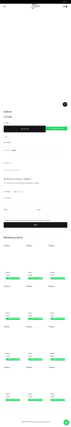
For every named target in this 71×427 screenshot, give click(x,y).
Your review (8, 198)
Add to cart (25, 129)
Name (6, 209)
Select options (32, 280)
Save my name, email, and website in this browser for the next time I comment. (27, 220)
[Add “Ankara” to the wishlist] (65, 104)
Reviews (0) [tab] (8, 163)
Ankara (13, 150)
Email (39, 209)
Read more (31, 321)
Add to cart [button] (9, 280)
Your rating (7, 191)
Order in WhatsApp (57, 128)
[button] (7, 142)
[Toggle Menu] (5, 7)
